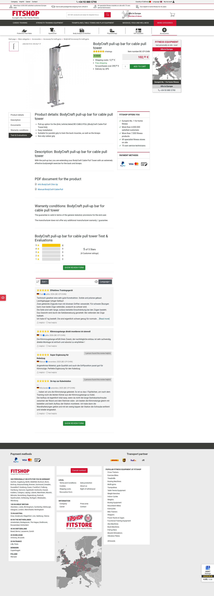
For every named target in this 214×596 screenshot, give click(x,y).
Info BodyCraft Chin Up (48, 184)
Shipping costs (65, 489)
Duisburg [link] (23, 487)
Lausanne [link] (24, 531)
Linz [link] (34, 516)
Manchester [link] (29, 510)
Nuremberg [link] (22, 495)
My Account (168, 2)
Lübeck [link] (33, 493)
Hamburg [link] (14, 490)
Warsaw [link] (14, 557)
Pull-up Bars (112, 530)
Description (16, 120)
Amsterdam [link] (15, 522)
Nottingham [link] (39, 510)
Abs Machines (112, 524)
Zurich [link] (31, 531)
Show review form (74, 267)
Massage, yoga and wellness (136, 23)
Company (14, 2)
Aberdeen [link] (14, 507)
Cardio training (20, 23)
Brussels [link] (21, 538)
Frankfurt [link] (36, 487)
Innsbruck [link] (19, 516)
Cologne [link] (20, 493)
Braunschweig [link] (22, 484)
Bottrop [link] (13, 484)
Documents (16, 125)
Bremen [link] (32, 484)
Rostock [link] (40, 495)
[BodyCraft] (32, 44)
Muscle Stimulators (114, 533)
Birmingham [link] (28, 507)
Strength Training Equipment (49, 23)
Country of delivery (142, 2)
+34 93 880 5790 (167, 90)
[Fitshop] (26, 14)
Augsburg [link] (21, 482)
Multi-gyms (111, 484)
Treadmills (111, 478)
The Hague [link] (34, 522)
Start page (12, 39)
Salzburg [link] (39, 516)
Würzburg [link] (14, 501)
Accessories (36, 39)
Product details (17, 115)
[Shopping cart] (173, 14)
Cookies (63, 486)
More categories (165, 23)
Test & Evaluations (19, 135)
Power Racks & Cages (115, 518)
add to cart (140, 66)
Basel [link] (13, 531)
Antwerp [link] (14, 538)
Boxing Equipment (114, 503)
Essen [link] (29, 487)
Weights (110, 500)
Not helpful (52, 323)
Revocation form (66, 492)
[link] (123, 164)
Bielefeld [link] (33, 482)
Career (28, 2)
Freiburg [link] (44, 487)
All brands (111, 541)
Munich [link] (49, 493)
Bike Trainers (112, 512)
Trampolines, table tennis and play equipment (93, 23)
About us (83, 486)
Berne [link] (17, 531)
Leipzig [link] (27, 493)
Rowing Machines (114, 481)
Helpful (41, 323)
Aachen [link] (13, 482)
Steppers (110, 515)
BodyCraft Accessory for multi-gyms (76, 39)
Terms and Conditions (68, 483)
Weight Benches (113, 494)
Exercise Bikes (112, 475)
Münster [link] (14, 495)
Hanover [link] (22, 490)
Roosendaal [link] (15, 525)
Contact (34, 2)
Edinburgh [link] (47, 507)
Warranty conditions (19, 130)
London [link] (21, 510)
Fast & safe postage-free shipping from (72, 7)
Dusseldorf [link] (15, 487)
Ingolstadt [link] (30, 490)
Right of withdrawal (87, 489)
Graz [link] (12, 516)
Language (156, 2)
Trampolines (112, 487)
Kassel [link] (45, 490)
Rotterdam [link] (24, 525)
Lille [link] (12, 544)
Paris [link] (16, 544)
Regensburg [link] (31, 495)
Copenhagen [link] (15, 550)
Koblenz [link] (14, 493)
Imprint (21, 2)
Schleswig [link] (25, 498)
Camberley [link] (38, 507)
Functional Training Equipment (119, 521)
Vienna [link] (46, 516)
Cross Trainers (113, 472)
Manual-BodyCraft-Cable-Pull (50, 189)
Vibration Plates (113, 536)
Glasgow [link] (14, 510)
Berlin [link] (27, 482)
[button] (14, 46)
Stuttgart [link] (33, 498)
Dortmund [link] (39, 484)
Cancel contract (79, 470)
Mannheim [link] (41, 493)
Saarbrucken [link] (15, 498)
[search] (107, 14)
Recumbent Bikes (114, 506)
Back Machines (113, 527)
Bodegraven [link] (25, 522)
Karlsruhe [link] (38, 490)
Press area (84, 504)
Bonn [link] (47, 482)
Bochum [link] (41, 482)
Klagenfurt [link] (27, 516)
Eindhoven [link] (43, 522)
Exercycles (111, 509)
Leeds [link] (21, 507)
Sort (44, 282)
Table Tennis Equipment (116, 490)
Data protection (86, 483)
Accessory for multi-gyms (52, 39)
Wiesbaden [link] (41, 498)
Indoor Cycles (112, 497)
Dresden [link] (47, 484)
